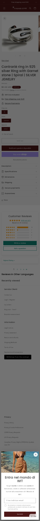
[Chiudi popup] (35, 454)
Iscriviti (20, 514)
